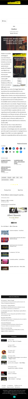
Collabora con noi (18, 385)
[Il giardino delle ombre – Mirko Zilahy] (5, 268)
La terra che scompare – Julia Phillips (16, 362)
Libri (14, 26)
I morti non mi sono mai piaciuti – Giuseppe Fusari (16, 245)
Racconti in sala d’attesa (6, 317)
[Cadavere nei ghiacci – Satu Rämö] (5, 233)
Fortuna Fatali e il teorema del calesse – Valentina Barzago (18, 238)
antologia (4, 177)
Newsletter (17, 387)
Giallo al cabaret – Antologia (14, 379)
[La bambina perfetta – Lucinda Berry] (5, 262)
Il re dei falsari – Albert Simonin (9, 226)
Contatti (4, 387)
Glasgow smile (11, 352)
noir (21, 177)
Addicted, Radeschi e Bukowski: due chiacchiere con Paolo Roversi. (6, 169)
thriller (11, 179)
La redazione (10, 385)
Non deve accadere (12, 346)
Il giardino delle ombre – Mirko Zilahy (17, 266)
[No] (26, 393)
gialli (14, 177)
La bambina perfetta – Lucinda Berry (17, 259)
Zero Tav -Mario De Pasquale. (15, 341)
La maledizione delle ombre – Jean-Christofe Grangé (19, 161)
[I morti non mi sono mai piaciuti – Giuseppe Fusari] (5, 247)
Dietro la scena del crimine (6, 328)
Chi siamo (4, 385)
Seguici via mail (10, 387)
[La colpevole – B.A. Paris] (5, 254)
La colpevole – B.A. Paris (15, 252)
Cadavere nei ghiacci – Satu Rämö (17, 230)
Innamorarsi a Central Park (8, 204)
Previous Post (7, 190)
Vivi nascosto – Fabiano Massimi (8, 305)
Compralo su (16, 85)
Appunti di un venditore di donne (15, 368)
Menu (4, 21)
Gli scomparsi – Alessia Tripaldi (7, 300)
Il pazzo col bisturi (12, 373)
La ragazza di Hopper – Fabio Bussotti (6, 160)
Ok (14, 396)
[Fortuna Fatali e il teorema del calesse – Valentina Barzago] (5, 240)
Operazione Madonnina (6, 322)
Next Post (20, 190)
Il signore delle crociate (7, 200)
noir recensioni (5, 179)
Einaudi (9, 177)
